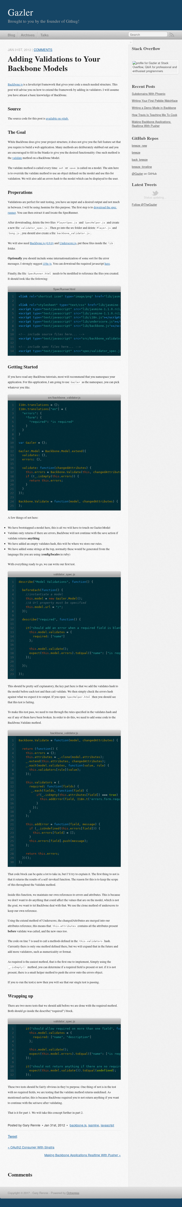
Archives (28, 35)
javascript (107, 1125)
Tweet (12, 1136)
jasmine (93, 1125)
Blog (11, 35)
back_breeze (140, 159)
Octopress (73, 1193)
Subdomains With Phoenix (148, 93)
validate (17, 158)
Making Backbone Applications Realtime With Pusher (151, 124)
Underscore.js (67, 243)
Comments (43, 49)
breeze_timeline (142, 167)
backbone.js (78, 1125)
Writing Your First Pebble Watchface (155, 100)
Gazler (20, 12)
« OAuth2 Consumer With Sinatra (31, 1147)
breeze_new (139, 145)
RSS (171, 35)
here (107, 264)
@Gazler (137, 173)
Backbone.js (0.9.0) (42, 243)
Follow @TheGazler (144, 204)
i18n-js (47, 264)
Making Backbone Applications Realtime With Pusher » (82, 1155)
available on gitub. (57, 118)
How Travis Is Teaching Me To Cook (154, 115)
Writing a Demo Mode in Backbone (154, 108)
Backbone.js (15, 84)
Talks (44, 35)
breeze (136, 152)
